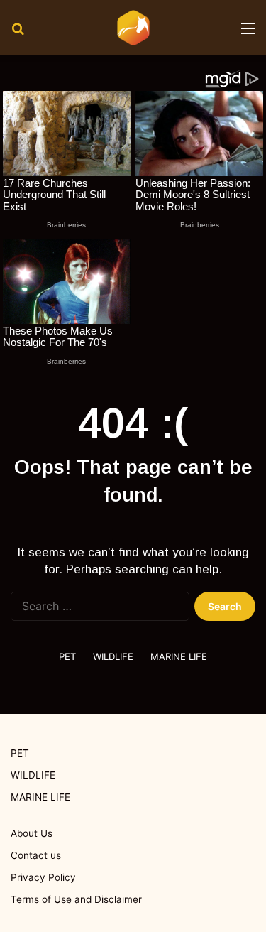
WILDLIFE (113, 656)
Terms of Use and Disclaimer (76, 899)
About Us (31, 833)
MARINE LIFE (178, 656)
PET (67, 656)
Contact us (36, 855)
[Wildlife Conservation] (133, 27)
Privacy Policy (43, 877)
